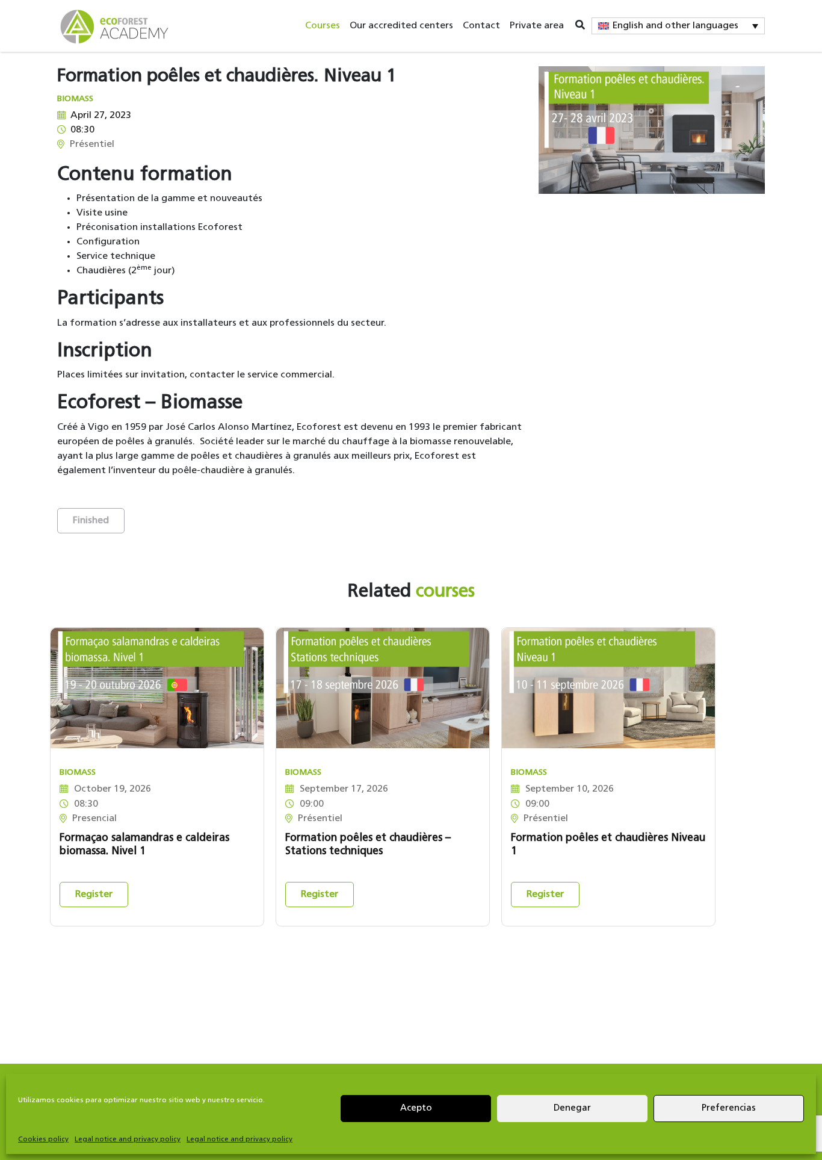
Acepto (416, 1108)
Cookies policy (43, 1139)
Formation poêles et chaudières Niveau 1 (608, 845)
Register (94, 894)
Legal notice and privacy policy (128, 1139)
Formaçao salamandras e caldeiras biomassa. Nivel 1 (144, 845)
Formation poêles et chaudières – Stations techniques (368, 845)
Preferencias (729, 1108)
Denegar (572, 1108)
